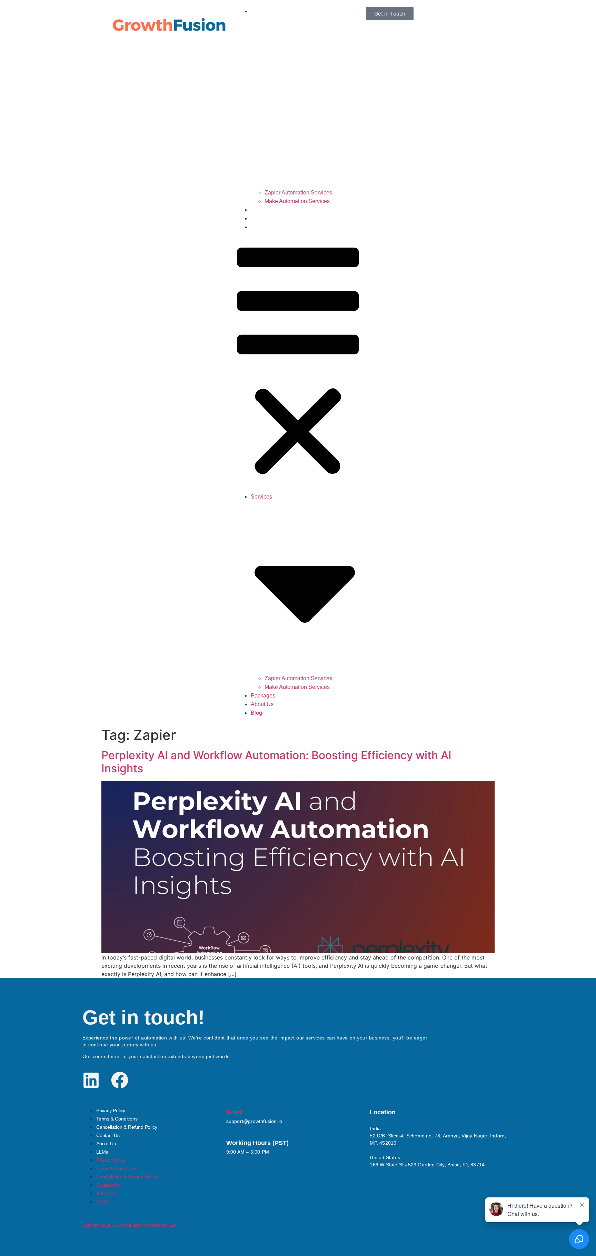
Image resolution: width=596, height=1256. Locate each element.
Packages (264, 210)
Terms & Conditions (116, 1119)
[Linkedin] (91, 1080)
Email (234, 1112)
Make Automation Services (297, 201)
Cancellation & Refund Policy (126, 1127)
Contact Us (108, 1135)
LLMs (102, 1152)
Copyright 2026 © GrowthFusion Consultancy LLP (129, 1225)
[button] (298, 361)
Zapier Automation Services (298, 192)
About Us (263, 218)
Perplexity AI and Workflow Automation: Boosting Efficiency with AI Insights (276, 761)
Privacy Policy (110, 1110)
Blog (257, 227)
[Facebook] (119, 1080)
